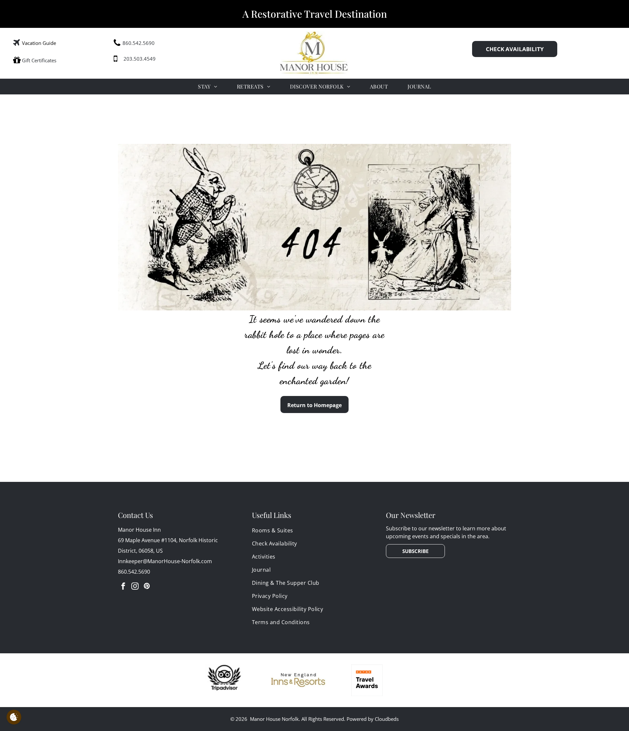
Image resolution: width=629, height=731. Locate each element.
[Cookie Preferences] (14, 717)
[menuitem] (207, 86)
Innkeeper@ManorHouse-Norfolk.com (165, 561)
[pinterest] (147, 587)
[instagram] (135, 587)
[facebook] (123, 587)
